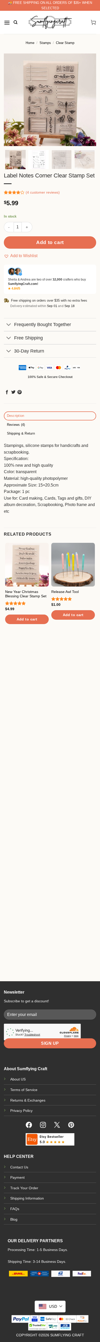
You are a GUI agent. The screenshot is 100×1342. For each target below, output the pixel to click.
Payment (17, 1177)
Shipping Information (27, 1198)
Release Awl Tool (65, 592)
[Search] (15, 22)
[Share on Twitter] (13, 392)
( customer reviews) (43, 192)
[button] (20, 256)
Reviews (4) (16, 425)
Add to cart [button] (27, 619)
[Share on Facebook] (7, 392)
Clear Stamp (65, 43)
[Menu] (7, 22)
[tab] (50, 415)
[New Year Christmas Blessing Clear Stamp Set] (27, 565)
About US (18, 1079)
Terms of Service (23, 1090)
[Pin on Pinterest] (19, 392)
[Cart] (93, 22)
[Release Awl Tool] (73, 565)
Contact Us (19, 1167)
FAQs (14, 1209)
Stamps (45, 43)
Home (30, 43)
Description (15, 416)
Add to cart (50, 242)
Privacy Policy (21, 1111)
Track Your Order (24, 1188)
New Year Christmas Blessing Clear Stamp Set (25, 594)
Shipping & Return (21, 433)
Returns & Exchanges (27, 1100)
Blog (13, 1219)
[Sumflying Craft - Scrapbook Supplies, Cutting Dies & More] (50, 22)
